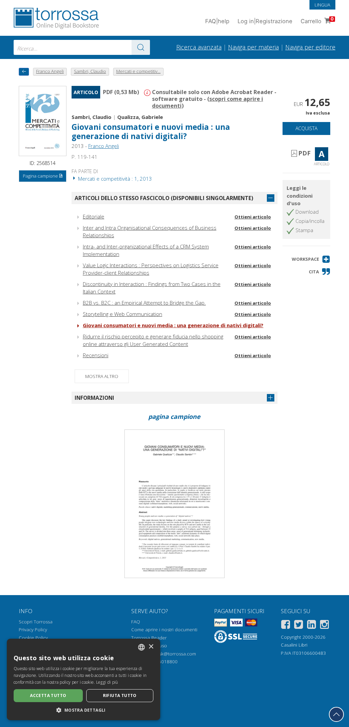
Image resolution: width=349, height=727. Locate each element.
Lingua (322, 5)
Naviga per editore (310, 47)
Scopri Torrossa (35, 622)
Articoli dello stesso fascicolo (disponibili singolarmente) (164, 198)
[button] (311, 259)
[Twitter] (298, 626)
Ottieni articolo (252, 217)
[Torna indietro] (24, 72)
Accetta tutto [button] (48, 695)
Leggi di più (107, 682)
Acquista (306, 128)
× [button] (150, 646)
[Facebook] (285, 626)
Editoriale (93, 216)
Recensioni (95, 355)
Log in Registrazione (265, 21)
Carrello (317, 20)
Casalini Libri (294, 645)
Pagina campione (40, 176)
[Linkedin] (311, 626)
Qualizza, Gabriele (140, 116)
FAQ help (217, 21)
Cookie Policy (33, 638)
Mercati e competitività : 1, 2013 (114, 178)
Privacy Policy (33, 629)
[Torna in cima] (336, 714)
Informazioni (94, 398)
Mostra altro (101, 376)
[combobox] (82, 47)
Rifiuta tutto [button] (120, 695)
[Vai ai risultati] (141, 47)
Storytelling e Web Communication (122, 314)
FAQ (135, 622)
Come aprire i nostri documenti (164, 629)
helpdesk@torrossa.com (170, 654)
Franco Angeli (103, 145)
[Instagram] (324, 626)
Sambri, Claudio (91, 116)
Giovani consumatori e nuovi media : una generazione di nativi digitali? (173, 325)
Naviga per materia (253, 47)
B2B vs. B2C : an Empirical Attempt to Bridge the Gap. (144, 302)
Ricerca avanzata (199, 47)
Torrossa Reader (149, 638)
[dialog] (83, 679)
